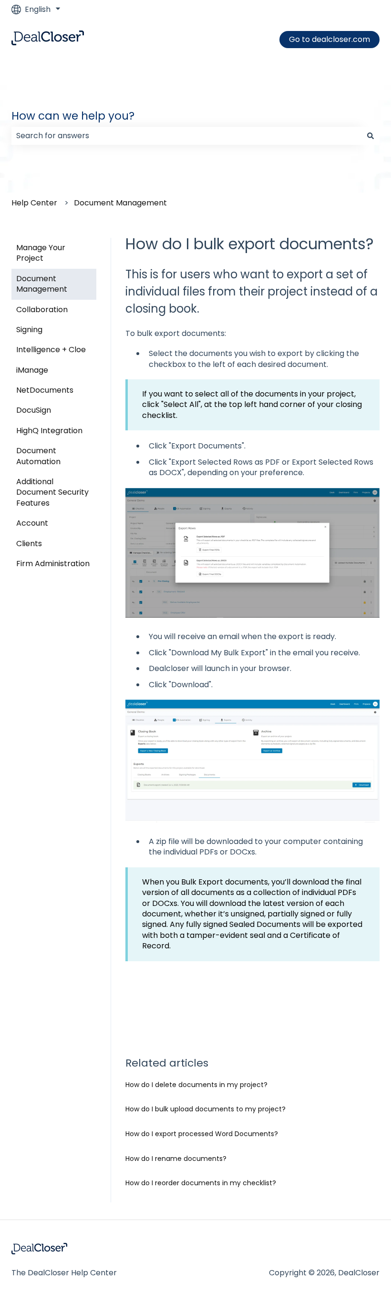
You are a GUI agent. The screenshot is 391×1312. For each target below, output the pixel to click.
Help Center (34, 202)
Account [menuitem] (32, 523)
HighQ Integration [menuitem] (49, 430)
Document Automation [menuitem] (38, 456)
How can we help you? (72, 115)
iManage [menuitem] (32, 370)
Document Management (120, 202)
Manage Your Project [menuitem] (40, 253)
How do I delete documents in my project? (196, 1084)
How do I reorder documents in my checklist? (200, 1183)
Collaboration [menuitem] (42, 309)
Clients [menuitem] (29, 543)
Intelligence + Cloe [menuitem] (51, 349)
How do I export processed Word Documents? (201, 1134)
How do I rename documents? (175, 1158)
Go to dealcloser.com (329, 39)
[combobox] (186, 136)
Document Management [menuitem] (41, 284)
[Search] (370, 136)
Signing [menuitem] (29, 329)
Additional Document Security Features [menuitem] (52, 492)
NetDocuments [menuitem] (44, 390)
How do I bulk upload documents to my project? (205, 1109)
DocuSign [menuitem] (33, 410)
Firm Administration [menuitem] (53, 563)
